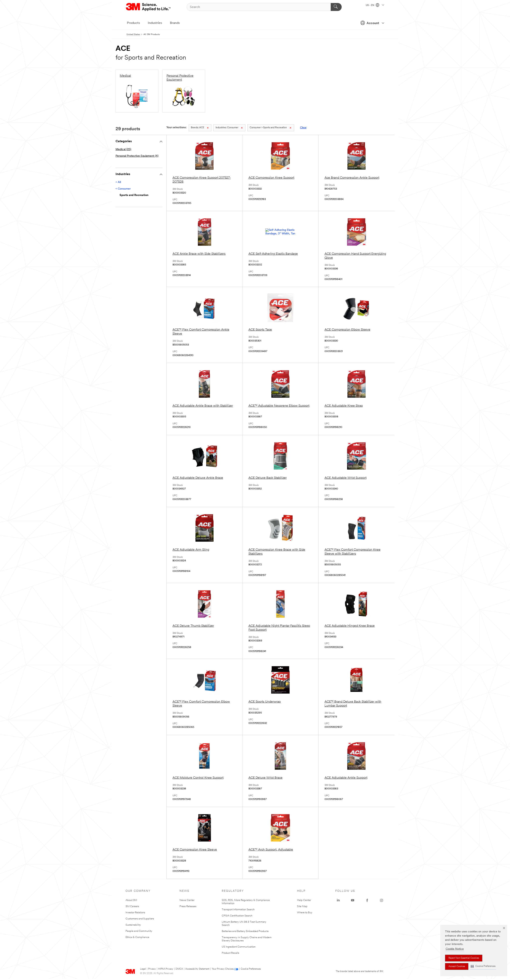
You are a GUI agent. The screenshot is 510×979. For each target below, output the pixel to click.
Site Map (302, 906)
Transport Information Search (238, 909)
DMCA (179, 969)
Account (373, 23)
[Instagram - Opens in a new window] (381, 900)
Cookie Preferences (251, 969)
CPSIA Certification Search (237, 915)
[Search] (336, 7)
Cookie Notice (455, 949)
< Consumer (123, 188)
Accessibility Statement (197, 969)
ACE (197, 127)
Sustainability (133, 925)
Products (133, 23)
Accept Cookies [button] (456, 966)
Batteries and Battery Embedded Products (245, 931)
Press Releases (187, 906)
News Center (186, 900)
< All (118, 182)
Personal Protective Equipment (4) (137, 156)
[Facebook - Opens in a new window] (367, 900)
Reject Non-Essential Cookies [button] (463, 958)
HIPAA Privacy (165, 969)
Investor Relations (135, 912)
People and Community (139, 931)
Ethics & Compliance (137, 937)
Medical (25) (123, 149)
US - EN (370, 5)
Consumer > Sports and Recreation (268, 127)
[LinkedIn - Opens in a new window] (338, 900)
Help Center (304, 900)
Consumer (227, 127)
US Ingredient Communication (239, 947)
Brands (175, 23)
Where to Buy (304, 912)
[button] (483, 966)
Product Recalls (230, 953)
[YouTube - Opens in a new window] (353, 900)
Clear (303, 127)
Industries (155, 23)
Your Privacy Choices (222, 969)
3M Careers (132, 906)
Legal (143, 969)
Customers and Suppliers (140, 918)
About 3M (131, 900)
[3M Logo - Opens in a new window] (148, 7)
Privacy (152, 969)
